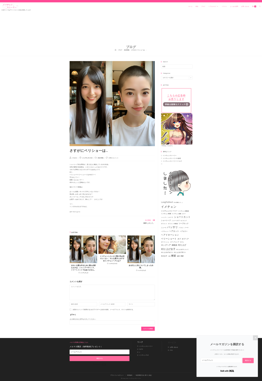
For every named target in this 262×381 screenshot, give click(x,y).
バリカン (181, 227)
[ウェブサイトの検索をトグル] (260, 6)
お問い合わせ (174, 347)
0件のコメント (114, 158)
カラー (184, 213)
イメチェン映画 (166, 213)
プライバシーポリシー (117, 375)
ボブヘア (185, 239)
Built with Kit (99, 364)
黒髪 (182, 256)
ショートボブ (176, 220)
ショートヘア (166, 220)
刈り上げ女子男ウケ (180, 252)
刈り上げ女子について (182, 249)
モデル (182, 242)
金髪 (178, 256)
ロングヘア (166, 245)
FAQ (171, 350)
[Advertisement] (131, 29)
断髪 (173, 255)
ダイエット (164, 223)
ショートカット (182, 217)
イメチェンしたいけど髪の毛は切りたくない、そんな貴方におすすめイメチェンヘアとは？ (112, 258)
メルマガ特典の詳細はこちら (79, 342)
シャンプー (164, 217)
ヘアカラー (183, 231)
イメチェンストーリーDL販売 (172, 158)
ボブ (179, 239)
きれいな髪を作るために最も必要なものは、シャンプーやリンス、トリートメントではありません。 (83, 267)
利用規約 (129, 375)
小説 (169, 256)
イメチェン (168, 206)
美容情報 (101, 158)
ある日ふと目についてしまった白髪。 (141, 266)
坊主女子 (164, 256)
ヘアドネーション (170, 235)
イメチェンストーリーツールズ (172, 161)
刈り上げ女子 (168, 249)
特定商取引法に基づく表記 (144, 375)
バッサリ (172, 227)
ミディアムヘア (174, 242)
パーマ (186, 227)
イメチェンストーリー (169, 155)
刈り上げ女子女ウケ (167, 252)
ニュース (163, 227)
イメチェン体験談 (183, 211)
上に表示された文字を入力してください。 (83, 319)
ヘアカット (174, 231)
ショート (170, 217)
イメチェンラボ (144, 355)
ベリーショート (76, 212)
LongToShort (167, 202)
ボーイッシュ (165, 242)
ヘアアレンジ (164, 231)
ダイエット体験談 (173, 223)
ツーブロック (184, 223)
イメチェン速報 (176, 213)
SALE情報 (176, 202)
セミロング (184, 220)
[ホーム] (115, 50)
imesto (74, 158)
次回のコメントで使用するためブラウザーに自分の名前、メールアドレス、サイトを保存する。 (103, 309)
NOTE (141, 349)
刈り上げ (182, 245)
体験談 (174, 245)
